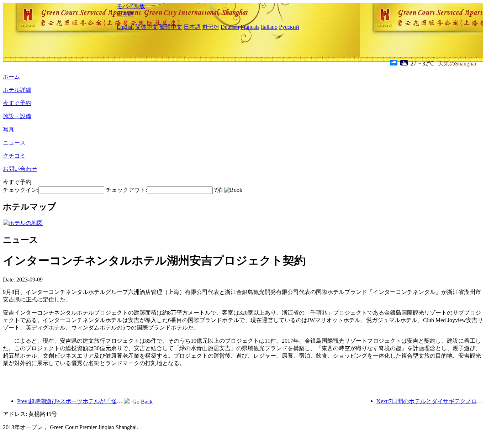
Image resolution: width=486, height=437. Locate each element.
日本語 (125, 14)
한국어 (210, 27)
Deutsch (230, 27)
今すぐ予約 (17, 103)
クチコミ (14, 156)
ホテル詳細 (17, 90)
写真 (8, 129)
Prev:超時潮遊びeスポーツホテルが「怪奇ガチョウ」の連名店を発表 (70, 401)
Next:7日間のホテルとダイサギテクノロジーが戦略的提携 (429, 401)
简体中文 (146, 27)
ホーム (11, 77)
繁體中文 (170, 27)
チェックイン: (20, 190)
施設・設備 (17, 116)
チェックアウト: (126, 190)
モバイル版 (131, 6)
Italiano (269, 27)
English (125, 27)
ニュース (14, 142)
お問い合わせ (20, 169)
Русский (289, 27)
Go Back (141, 402)
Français (250, 27)
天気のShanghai (457, 63)
